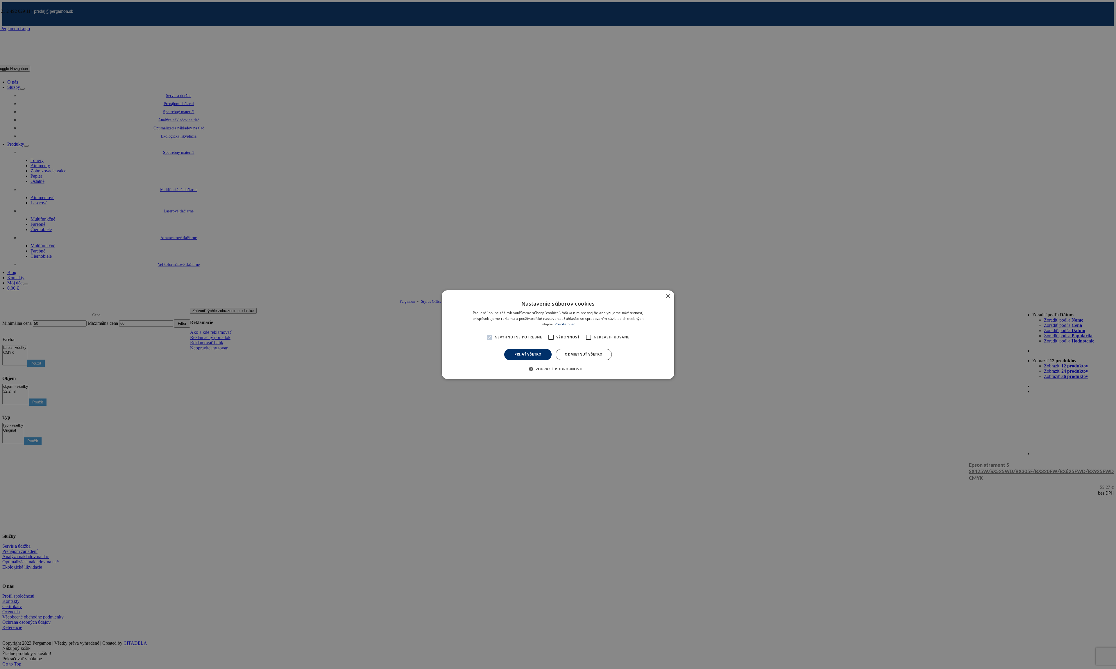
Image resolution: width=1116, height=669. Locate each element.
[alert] (558, 334)
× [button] (668, 296)
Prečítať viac (565, 324)
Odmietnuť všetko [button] (583, 354)
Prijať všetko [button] (528, 354)
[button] (489, 337)
